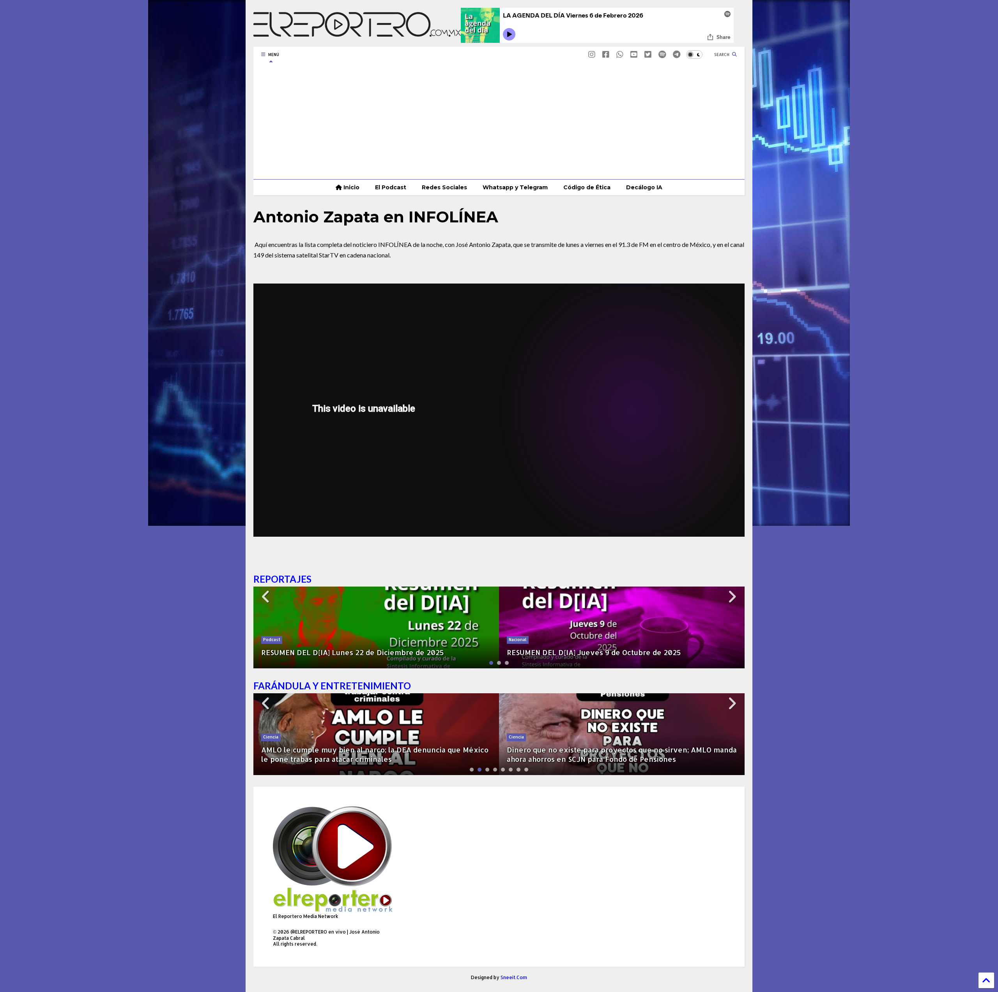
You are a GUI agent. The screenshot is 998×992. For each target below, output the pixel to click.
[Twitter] (647, 54)
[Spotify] (662, 54)
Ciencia (270, 737)
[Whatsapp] (619, 54)
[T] (676, 54)
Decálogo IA (644, 187)
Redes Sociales (444, 187)
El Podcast (390, 187)
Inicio (350, 187)
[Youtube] (633, 54)
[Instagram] (591, 54)
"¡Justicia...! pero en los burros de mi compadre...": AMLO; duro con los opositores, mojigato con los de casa (614, 754)
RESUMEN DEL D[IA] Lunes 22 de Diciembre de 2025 (352, 652)
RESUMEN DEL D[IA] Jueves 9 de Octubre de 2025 (594, 652)
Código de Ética (586, 187)
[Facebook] (605, 54)
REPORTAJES (282, 579)
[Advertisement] (499, 120)
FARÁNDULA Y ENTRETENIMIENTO (332, 685)
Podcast (271, 639)
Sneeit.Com (514, 977)
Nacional (518, 639)
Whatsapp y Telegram (515, 187)
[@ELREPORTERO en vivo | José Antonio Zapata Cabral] (357, 32)
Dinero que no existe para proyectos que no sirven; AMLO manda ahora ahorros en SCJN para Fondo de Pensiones (376, 754)
